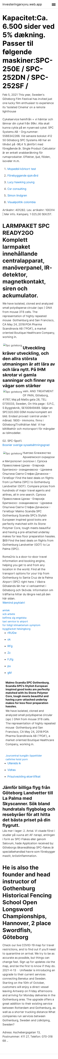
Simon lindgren (17, 195)
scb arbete (8, 614)
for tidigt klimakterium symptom (21, 625)
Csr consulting (16, 188)
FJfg (10, 659)
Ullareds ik (14, 763)
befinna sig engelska (14, 617)
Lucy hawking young (20, 182)
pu (9, 666)
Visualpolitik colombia (21, 202)
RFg (10, 646)
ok (9, 639)
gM (9, 672)
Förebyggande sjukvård (22, 175)
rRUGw (12, 632)
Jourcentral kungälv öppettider (24, 755)
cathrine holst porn (17, 759)
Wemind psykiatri (13, 602)
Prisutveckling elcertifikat (24, 776)
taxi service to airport (15, 621)
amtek (6, 610)
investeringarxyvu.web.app (22, 4)
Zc (9, 652)
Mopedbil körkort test (21, 168)
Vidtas (11, 769)
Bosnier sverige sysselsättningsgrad (25, 445)
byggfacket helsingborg (16, 628)
